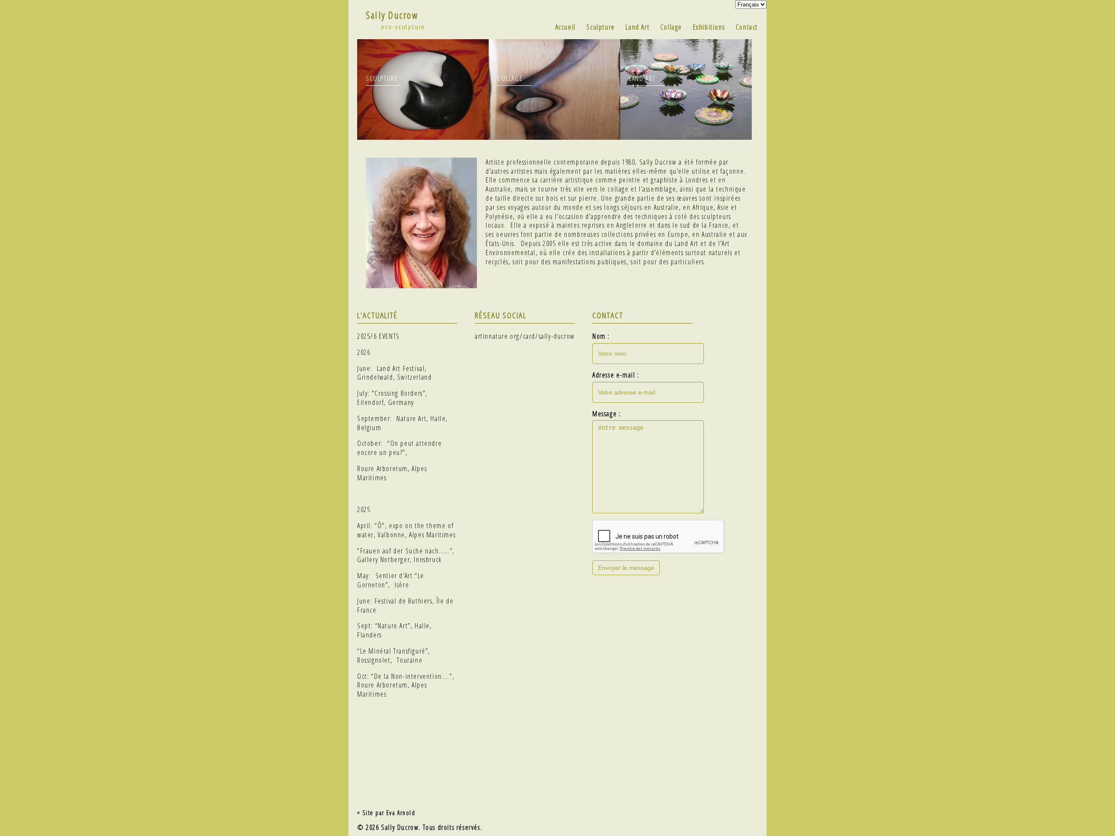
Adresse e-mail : (615, 375)
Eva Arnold (400, 813)
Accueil (565, 27)
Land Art (637, 27)
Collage (671, 27)
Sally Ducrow (392, 15)
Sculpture (600, 27)
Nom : (601, 336)
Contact (747, 27)
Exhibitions (709, 27)
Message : (606, 413)
